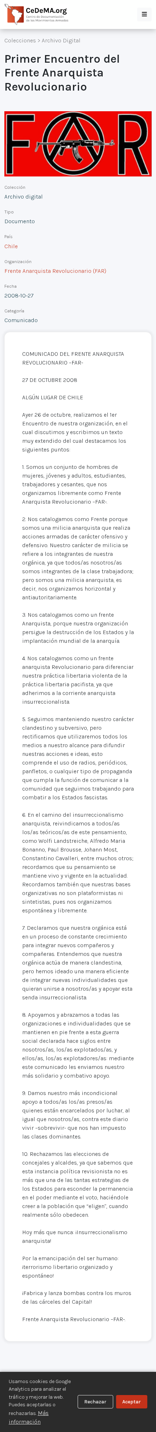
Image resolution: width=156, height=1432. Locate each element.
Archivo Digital (61, 40)
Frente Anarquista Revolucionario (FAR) (55, 270)
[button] (144, 14)
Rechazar (95, 1402)
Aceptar (131, 1402)
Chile (11, 246)
